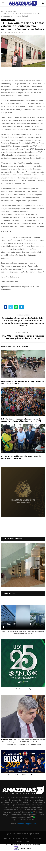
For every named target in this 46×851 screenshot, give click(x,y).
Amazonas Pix (9, 593)
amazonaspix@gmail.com (26, 824)
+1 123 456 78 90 (36, 838)
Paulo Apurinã (6, 740)
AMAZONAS (5, 19)
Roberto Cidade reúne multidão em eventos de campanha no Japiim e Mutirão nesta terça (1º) (21, 420)
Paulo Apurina (8, 32)
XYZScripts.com (35, 844)
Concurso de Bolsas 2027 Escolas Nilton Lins (23, 775)
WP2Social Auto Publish (13, 844)
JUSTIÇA (12, 19)
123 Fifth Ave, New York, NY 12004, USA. (15, 838)
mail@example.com (22, 841)
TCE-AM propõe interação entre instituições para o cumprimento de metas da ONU (23, 337)
